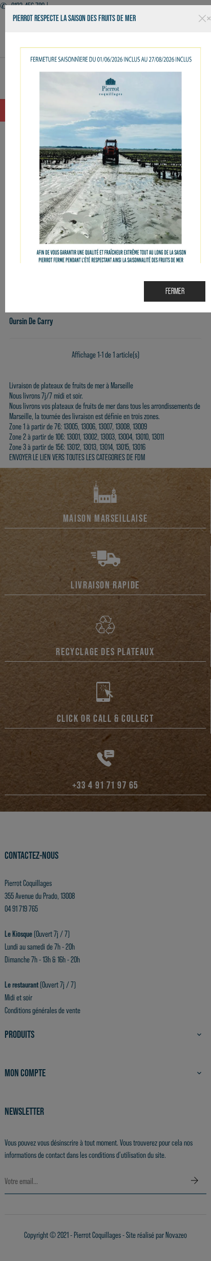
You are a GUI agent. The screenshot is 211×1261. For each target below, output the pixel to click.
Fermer (174, 291)
